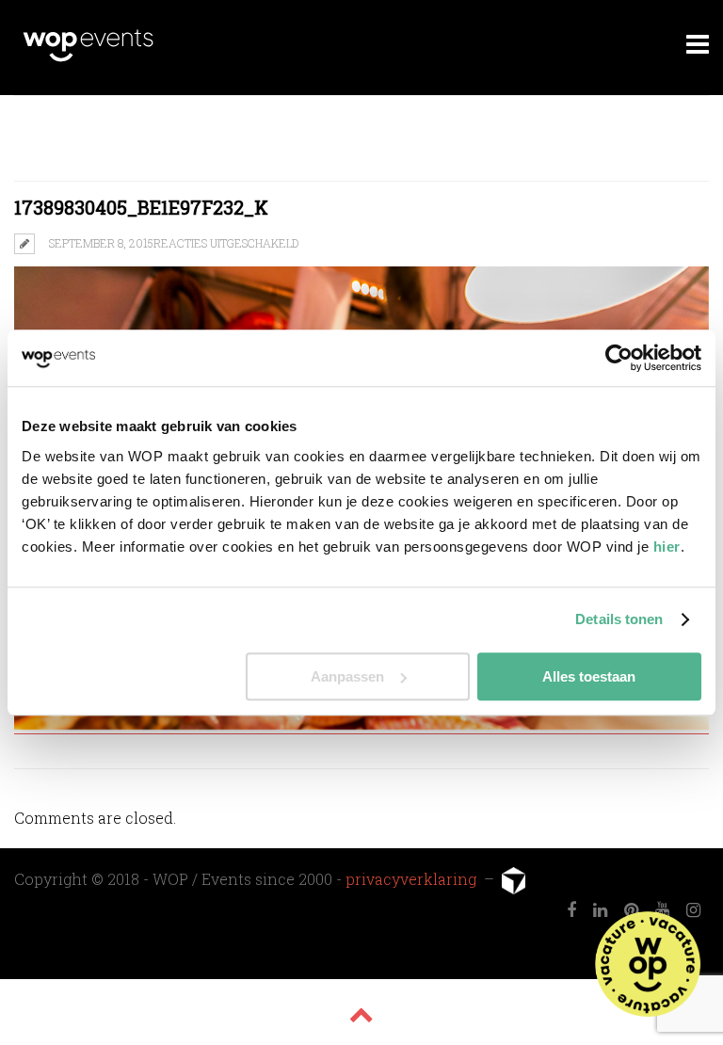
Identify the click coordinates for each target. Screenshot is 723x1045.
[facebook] (571, 910)
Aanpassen (347, 676)
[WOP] (88, 59)
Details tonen (619, 619)
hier (667, 547)
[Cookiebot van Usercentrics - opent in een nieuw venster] (619, 358)
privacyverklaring (412, 879)
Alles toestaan (588, 676)
